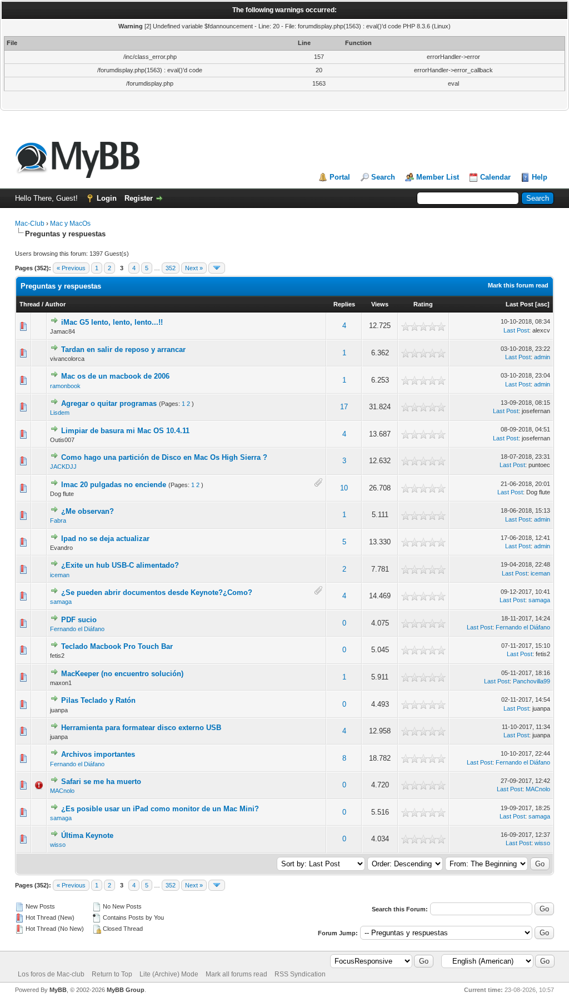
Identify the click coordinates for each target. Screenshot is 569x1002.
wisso (58, 844)
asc (542, 304)
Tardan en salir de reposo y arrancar (123, 349)
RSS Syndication (300, 974)
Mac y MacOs (70, 223)
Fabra (58, 520)
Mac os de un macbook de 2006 (115, 376)
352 (171, 268)
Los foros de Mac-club (51, 974)
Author (55, 304)
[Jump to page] (216, 268)
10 (344, 488)
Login (107, 198)
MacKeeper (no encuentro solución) (122, 673)
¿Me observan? (87, 511)
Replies (344, 304)
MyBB (58, 989)
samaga (61, 601)
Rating (423, 304)
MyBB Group (125, 989)
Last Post (519, 304)
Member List (437, 177)
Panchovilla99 (531, 681)
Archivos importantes (98, 754)
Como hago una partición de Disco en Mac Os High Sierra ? (164, 457)
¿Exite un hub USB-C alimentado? (120, 565)
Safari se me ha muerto (101, 781)
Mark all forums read (236, 974)
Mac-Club (29, 223)
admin (542, 357)
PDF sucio (79, 620)
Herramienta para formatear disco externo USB (141, 727)
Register (138, 198)
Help (539, 177)
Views (379, 304)
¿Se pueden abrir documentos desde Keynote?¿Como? (156, 592)
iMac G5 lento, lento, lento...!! (112, 322)
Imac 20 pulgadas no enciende (113, 484)
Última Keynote (87, 835)
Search (383, 177)
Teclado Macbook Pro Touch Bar (117, 646)
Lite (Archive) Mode (168, 974)
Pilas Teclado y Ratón (98, 700)
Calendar (495, 177)
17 (344, 407)
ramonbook (65, 386)
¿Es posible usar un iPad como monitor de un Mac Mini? (160, 809)
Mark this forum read (518, 285)
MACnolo (62, 790)
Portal (340, 177)
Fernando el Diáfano (77, 629)
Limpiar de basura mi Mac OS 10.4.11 (125, 430)
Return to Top (112, 974)
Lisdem (59, 412)
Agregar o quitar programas (109, 403)
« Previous (71, 268)
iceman (59, 575)
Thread (29, 304)
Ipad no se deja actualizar (105, 538)
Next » (194, 268)
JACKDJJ (63, 466)
